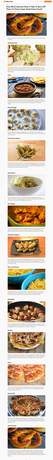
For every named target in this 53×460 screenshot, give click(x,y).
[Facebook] (31, 1)
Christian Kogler (10, 11)
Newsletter (48, 1)
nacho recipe (19, 355)
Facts (7, 4)
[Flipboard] (40, 1)
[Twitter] (33, 1)
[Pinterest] (36, 1)
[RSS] (43, 1)
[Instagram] (38, 1)
